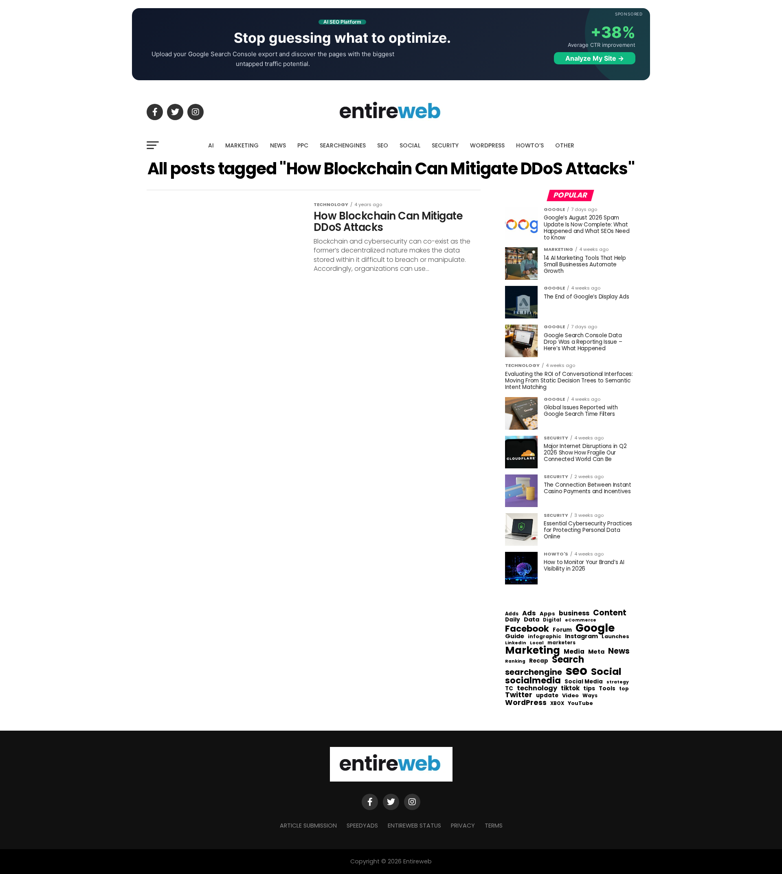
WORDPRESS (487, 145)
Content (609, 613)
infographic (544, 636)
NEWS (278, 145)
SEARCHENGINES (343, 145)
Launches (615, 636)
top (624, 688)
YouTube (580, 703)
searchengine (533, 672)
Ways (589, 695)
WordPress (526, 702)
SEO (382, 145)
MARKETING (242, 145)
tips (589, 689)
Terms (494, 825)
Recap (538, 661)
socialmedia (533, 680)
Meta (596, 652)
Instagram (581, 636)
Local (537, 643)
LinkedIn (515, 643)
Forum (562, 630)
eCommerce (580, 620)
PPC (302, 145)
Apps (547, 614)
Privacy (463, 825)
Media (574, 651)
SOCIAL (410, 145)
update (547, 695)
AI (211, 145)
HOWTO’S (530, 145)
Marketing (532, 651)
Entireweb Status (414, 825)
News (619, 651)
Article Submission (308, 825)
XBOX (557, 703)
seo (576, 670)
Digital (552, 620)
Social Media (584, 681)
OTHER (564, 145)
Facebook (527, 628)
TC (509, 689)
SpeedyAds (362, 825)
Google (595, 628)
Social (606, 671)
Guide (514, 636)
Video (570, 695)
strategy (617, 682)
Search (568, 659)
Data (531, 620)
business (574, 613)
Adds (511, 614)
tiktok (570, 688)
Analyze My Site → (594, 58)
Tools (607, 688)
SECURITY (445, 145)
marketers (561, 643)
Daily (512, 620)
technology (537, 688)
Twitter (518, 695)
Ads (529, 613)
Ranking (515, 661)
